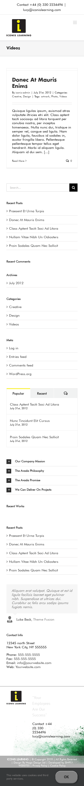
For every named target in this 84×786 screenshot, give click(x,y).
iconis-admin (23, 92)
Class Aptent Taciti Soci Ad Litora (33, 228)
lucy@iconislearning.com (42, 10)
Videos (63, 96)
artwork (45, 96)
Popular (18, 393)
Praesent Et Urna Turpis (26, 211)
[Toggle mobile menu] (75, 22)
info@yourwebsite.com (34, 663)
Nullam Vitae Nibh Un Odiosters (33, 237)
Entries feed (17, 357)
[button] (42, 461)
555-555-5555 (29, 655)
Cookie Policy (57, 765)
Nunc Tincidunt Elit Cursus (30, 421)
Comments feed (21, 365)
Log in (13, 348)
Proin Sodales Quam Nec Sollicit (33, 246)
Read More (18, 160)
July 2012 (16, 283)
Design (27, 96)
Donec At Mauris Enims (26, 220)
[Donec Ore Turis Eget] (6, 514)
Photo (54, 96)
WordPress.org (20, 374)
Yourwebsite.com (28, 667)
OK (66, 776)
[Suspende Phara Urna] (8, 514)
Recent (42, 393)
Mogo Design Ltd (35, 762)
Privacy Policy (40, 765)
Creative (16, 96)
